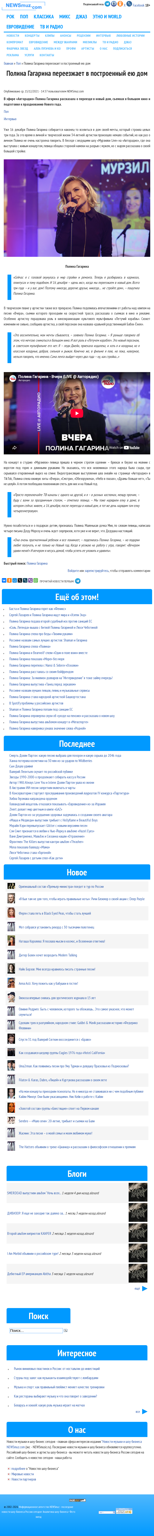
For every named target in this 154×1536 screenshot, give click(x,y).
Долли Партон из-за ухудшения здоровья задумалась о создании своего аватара (60, 814)
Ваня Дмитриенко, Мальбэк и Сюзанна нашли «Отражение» (47, 836)
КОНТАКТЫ (47, 55)
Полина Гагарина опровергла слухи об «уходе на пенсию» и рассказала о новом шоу (62, 715)
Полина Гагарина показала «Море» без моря (36, 658)
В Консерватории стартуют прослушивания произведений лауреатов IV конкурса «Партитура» (69, 793)
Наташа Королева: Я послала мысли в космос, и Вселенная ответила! (62, 941)
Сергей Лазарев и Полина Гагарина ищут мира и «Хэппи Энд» (47, 614)
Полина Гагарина (37, 563)
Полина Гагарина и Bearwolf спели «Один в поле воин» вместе (48, 652)
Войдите (73, 570)
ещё (137, 1288)
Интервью (10, 118)
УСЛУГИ (29, 55)
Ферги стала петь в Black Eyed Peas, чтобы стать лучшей (55, 913)
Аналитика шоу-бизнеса (56, 1512)
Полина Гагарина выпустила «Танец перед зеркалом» (42, 684)
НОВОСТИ (13, 35)
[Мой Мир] (14, 580)
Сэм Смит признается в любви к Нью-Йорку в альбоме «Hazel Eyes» (51, 831)
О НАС (103, 48)
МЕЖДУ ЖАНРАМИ (65, 42)
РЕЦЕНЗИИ (84, 35)
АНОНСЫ (65, 35)
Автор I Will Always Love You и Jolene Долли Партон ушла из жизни (51, 782)
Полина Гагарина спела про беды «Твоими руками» (41, 633)
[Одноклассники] (9, 580)
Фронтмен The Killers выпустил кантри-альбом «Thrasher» (46, 841)
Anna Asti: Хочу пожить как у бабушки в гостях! (48, 983)
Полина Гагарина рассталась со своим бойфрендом (41, 671)
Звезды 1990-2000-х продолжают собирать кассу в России (47, 777)
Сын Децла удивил (21, 766)
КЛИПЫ (49, 35)
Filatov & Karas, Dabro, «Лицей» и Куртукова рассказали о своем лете (63, 1079)
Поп (18, 63)
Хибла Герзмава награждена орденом (33, 798)
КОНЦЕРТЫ (32, 35)
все (138, 1411)
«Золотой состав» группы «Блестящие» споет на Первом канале (59, 1108)
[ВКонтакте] (4, 580)
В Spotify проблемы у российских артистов (36, 703)
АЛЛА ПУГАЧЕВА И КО (47, 48)
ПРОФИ (71, 48)
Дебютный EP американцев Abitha (29, 1273)
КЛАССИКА (44, 16)
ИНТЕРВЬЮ (103, 35)
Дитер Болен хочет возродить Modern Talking (48, 955)
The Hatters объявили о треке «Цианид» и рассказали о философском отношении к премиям (77, 1146)
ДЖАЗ (81, 16)
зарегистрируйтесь (97, 570)
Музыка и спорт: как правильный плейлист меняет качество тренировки (59, 1387)
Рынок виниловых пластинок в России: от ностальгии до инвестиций (57, 1368)
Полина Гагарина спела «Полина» (30, 646)
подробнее (18, 1468)
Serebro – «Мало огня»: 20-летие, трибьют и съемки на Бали (57, 1121)
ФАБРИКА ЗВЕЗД (17, 48)
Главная (8, 63)
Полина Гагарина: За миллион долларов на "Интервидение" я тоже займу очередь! (60, 677)
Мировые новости (22, 1474)
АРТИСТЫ (87, 48)
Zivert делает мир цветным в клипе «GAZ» (35, 809)
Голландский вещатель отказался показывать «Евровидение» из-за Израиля (57, 804)
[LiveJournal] (25, 580)
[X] (20, 580)
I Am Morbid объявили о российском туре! (32, 1253)
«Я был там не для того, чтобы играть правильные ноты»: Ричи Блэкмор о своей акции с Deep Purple (82, 898)
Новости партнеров (23, 1479)
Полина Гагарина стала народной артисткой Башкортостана (47, 696)
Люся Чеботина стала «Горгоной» (30, 852)
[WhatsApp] (35, 580)
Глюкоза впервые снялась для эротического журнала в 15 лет (57, 997)
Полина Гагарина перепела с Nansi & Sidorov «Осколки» (44, 665)
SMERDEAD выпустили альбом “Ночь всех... (34, 1193)
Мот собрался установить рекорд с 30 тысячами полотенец (56, 927)
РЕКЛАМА (13, 55)
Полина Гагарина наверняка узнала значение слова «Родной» (47, 728)
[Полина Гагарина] (77, 208)
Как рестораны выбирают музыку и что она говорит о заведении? (55, 1396)
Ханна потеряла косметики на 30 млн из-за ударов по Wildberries (50, 760)
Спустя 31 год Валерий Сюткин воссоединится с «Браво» (55, 1039)
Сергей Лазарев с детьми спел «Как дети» (36, 858)
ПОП (24, 16)
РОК (10, 16)
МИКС (64, 16)
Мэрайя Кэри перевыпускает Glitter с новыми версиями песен (48, 825)
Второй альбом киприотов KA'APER (29, 1233)
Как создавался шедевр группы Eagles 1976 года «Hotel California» (62, 1052)
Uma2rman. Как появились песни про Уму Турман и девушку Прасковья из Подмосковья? (74, 1066)
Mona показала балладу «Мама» (29, 847)
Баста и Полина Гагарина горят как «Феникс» (37, 608)
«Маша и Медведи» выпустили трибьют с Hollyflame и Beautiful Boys (53, 820)
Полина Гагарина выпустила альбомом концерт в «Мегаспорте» (48, 721)
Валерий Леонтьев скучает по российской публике (41, 771)
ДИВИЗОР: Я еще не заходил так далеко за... (35, 1213)
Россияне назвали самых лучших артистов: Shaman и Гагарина (48, 640)
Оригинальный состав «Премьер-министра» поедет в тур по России (61, 886)
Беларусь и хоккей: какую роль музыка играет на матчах (49, 1405)
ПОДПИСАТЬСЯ (122, 48)
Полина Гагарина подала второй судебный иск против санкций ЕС (50, 621)
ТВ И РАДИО (51, 26)
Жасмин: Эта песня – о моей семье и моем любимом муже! (55, 1133)
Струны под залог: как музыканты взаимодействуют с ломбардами (56, 1377)
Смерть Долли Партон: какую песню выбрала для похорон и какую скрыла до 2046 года (65, 755)
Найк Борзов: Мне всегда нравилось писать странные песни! (57, 969)
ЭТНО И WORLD (107, 16)
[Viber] (30, 580)
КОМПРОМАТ (15, 42)
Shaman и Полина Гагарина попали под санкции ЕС (41, 709)
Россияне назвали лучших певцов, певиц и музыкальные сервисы (49, 690)
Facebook (138, 5)
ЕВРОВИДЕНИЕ (20, 26)
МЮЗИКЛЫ (90, 42)
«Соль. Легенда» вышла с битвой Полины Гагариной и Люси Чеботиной (53, 627)
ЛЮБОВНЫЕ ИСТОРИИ (130, 35)
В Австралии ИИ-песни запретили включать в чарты (42, 787)
